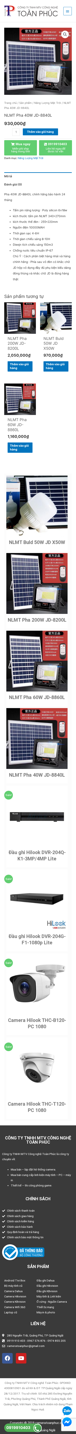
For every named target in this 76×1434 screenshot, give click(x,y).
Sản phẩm (25, 102)
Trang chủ (10, 102)
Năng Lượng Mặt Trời (47, 102)
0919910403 (18, 1427)
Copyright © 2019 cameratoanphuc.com (38, 1423)
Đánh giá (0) (13, 184)
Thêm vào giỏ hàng (40, 131)
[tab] (38, 176)
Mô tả (8, 176)
